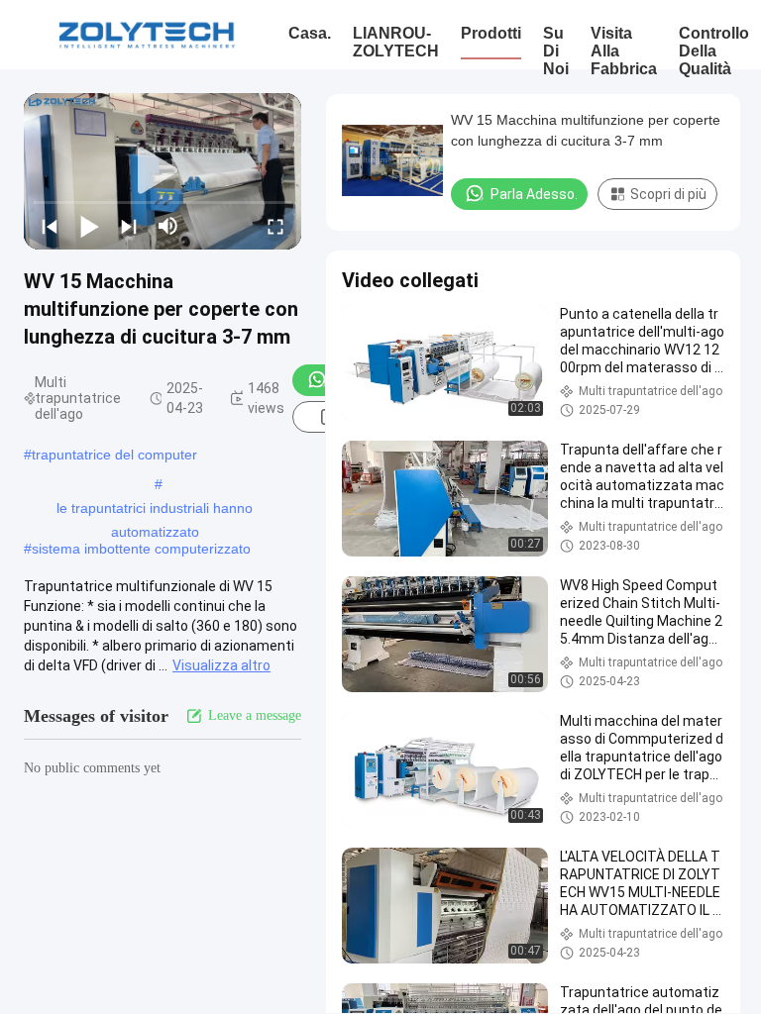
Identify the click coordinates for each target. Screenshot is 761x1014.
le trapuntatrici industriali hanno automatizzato (154, 510)
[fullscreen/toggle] (275, 226)
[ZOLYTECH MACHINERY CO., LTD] (146, 34)
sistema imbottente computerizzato (141, 549)
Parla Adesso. (534, 194)
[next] (129, 226)
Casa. (309, 33)
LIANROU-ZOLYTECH (396, 42)
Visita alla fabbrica (624, 51)
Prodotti (491, 33)
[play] (162, 171)
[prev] (49, 226)
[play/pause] (89, 226)
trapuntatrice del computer (114, 454)
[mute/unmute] (168, 226)
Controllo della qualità (714, 51)
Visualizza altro (221, 665)
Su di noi (556, 51)
